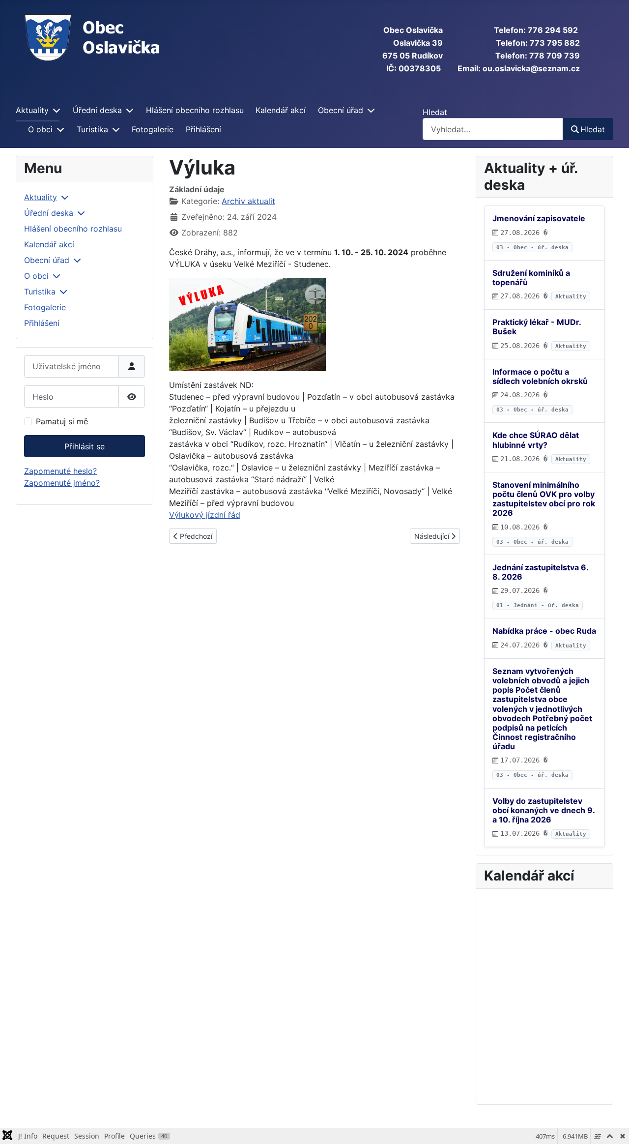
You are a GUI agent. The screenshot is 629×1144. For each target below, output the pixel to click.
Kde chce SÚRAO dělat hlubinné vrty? (535, 439)
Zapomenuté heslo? (60, 471)
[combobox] (493, 129)
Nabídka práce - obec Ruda (544, 631)
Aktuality (32, 110)
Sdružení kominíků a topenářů (531, 277)
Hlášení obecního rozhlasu (195, 110)
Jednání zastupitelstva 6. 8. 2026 (540, 572)
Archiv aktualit (248, 201)
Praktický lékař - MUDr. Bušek (536, 326)
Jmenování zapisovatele (538, 218)
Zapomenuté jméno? (62, 483)
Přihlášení (203, 129)
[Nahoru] (611, 1125)
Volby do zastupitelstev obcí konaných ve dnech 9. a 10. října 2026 (543, 810)
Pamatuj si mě (62, 421)
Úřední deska (97, 110)
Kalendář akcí (281, 110)
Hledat (435, 112)
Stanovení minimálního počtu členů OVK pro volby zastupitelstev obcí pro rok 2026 (543, 499)
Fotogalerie (152, 129)
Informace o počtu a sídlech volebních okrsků (540, 376)
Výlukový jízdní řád (204, 515)
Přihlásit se (84, 446)
